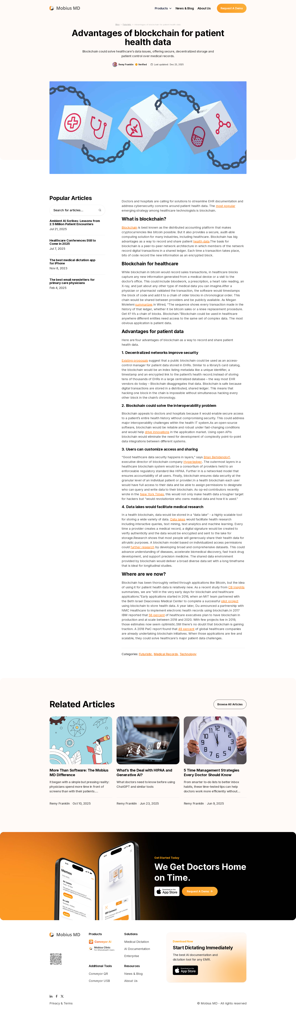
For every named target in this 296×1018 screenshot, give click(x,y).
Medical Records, (166, 654)
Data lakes (177, 519)
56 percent (157, 615)
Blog (117, 24)
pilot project (229, 601)
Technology (188, 654)
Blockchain (129, 227)
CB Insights (236, 587)
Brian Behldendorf (217, 457)
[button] (163, 8)
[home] (64, 8)
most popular (225, 206)
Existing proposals (135, 360)
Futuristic (127, 24)
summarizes (143, 304)
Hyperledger (192, 462)
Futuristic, (146, 654)
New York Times (152, 494)
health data (201, 241)
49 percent (186, 629)
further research (142, 547)
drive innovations (157, 432)
